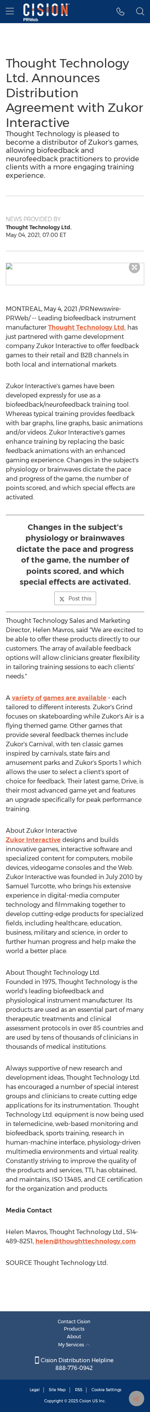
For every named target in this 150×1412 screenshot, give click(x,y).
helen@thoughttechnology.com (85, 1241)
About (74, 1336)
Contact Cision (74, 1321)
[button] (75, 266)
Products (74, 1329)
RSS (78, 1389)
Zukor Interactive (33, 840)
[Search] (140, 11)
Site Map (57, 1389)
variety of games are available (59, 698)
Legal (35, 1389)
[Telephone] (120, 11)
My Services (71, 1345)
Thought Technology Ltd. (87, 327)
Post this (79, 598)
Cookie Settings (107, 1389)
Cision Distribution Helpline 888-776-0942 (76, 1364)
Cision (85, 1401)
